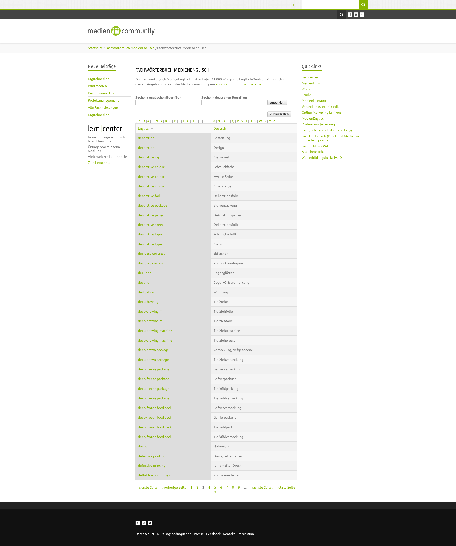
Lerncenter (310, 77)
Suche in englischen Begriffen (158, 97)
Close (294, 5)
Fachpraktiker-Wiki (316, 146)
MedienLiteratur (314, 100)
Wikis (306, 89)
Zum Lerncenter (100, 162)
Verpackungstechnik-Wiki (321, 106)
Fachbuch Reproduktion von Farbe (327, 130)
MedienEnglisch (314, 118)
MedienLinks (311, 83)
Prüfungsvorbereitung (318, 124)
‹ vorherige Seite (174, 487)
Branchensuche (313, 151)
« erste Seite (148, 487)
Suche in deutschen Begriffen (224, 97)
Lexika (306, 94)
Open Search (341, 14)
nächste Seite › (262, 487)
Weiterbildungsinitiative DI (322, 157)
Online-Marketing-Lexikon (321, 112)
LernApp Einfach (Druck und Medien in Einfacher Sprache (330, 138)
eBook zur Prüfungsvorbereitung (240, 84)
